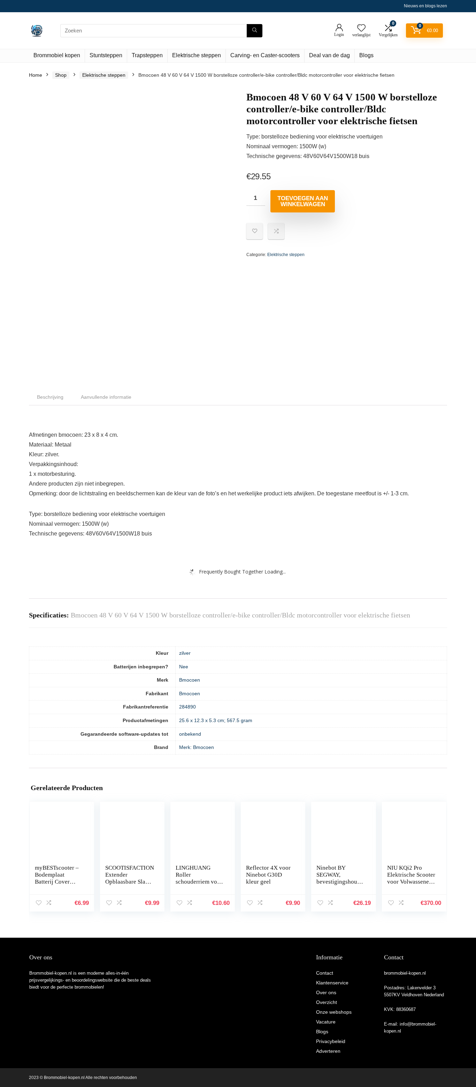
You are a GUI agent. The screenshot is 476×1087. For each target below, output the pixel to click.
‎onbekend (190, 734)
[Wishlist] (361, 28)
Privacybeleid (330, 1041)
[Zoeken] (254, 30)
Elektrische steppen (196, 55)
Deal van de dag (329, 55)
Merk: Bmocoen (196, 747)
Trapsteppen (147, 55)
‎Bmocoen (189, 680)
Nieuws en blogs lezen (425, 5)
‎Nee (183, 666)
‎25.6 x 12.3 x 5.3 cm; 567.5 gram (215, 720)
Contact (324, 973)
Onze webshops (334, 1012)
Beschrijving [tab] (50, 397)
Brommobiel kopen (56, 55)
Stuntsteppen (106, 55)
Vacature (326, 1022)
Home (35, 75)
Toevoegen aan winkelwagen (302, 201)
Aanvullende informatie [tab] (106, 397)
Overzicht (326, 1002)
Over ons (326, 992)
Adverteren (328, 1051)
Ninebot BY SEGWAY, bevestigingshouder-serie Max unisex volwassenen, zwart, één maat (340, 885)
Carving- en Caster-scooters (265, 55)
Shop (61, 75)
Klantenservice (332, 982)
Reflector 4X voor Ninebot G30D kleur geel (268, 874)
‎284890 (187, 707)
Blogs (366, 55)
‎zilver (185, 653)
